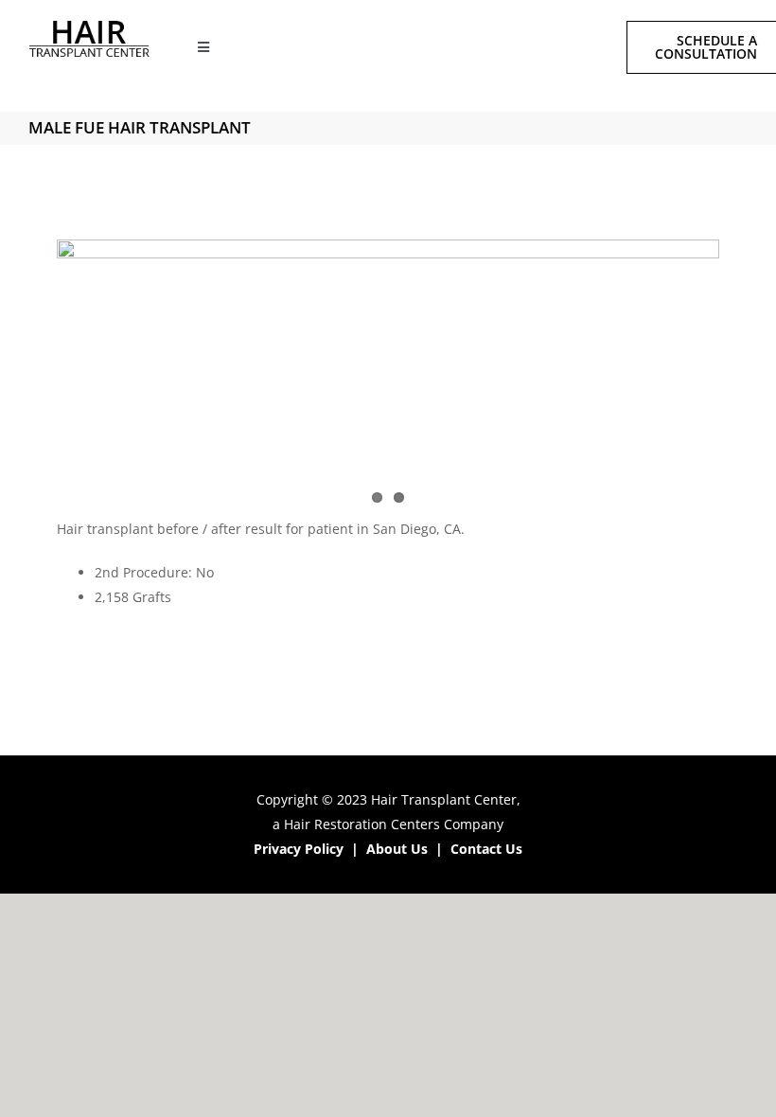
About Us (397, 849)
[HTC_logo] (89, 27)
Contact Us (486, 849)
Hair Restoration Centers (362, 824)
